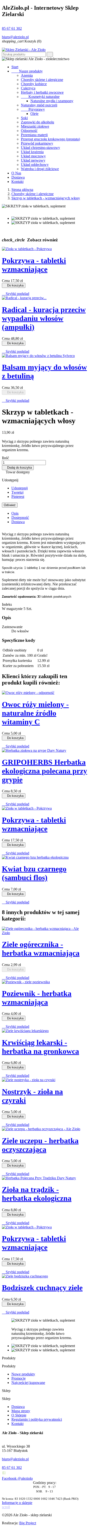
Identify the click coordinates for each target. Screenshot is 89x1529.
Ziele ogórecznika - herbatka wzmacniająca (41, 948)
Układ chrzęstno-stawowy (40, 148)
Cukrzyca (28, 88)
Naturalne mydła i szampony (51, 101)
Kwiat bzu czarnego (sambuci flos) (34, 873)
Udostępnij (19, 488)
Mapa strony (20, 1411)
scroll (6, 1507)
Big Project (27, 1523)
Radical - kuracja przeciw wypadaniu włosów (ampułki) (44, 318)
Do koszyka (13, 285)
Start (14, 67)
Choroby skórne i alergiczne (42, 80)
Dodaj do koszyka (18, 467)
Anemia (27, 75)
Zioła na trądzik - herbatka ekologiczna (36, 1193)
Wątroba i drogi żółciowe (40, 169)
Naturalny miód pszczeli (39, 105)
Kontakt (17, 182)
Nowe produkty (23, 1374)
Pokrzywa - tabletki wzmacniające (34, 264)
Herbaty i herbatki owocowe (42, 92)
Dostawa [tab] (18, 522)
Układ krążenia (32, 152)
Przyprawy (33, 109)
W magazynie (12, 609)
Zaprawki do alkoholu (37, 122)
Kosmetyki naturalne (40, 97)
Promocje (18, 1378)
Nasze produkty (27, 71)
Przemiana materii (34, 135)
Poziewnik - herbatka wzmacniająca (36, 997)
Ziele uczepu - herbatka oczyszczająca (40, 1145)
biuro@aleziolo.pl (15, 37)
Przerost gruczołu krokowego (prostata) (50, 139)
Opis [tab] (15, 513)
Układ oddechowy (35, 165)
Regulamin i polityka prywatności (36, 1419)
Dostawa (18, 177)
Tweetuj (17, 492)
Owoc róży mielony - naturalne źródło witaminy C (35, 713)
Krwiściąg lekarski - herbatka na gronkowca (40, 1046)
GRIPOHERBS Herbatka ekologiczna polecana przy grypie (44, 771)
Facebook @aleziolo (17, 1478)
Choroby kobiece (34, 84)
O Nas (16, 173)
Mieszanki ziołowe (35, 126)
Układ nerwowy (33, 160)
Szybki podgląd (15, 294)
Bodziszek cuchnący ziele (42, 1287)
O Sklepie (18, 1415)
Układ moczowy (33, 156)
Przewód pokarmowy (37, 143)
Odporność (29, 131)
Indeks (7, 604)
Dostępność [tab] (20, 518)
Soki (24, 118)
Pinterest (17, 497)
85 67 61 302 (12, 28)
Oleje (34, 114)
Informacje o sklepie (17, 1503)
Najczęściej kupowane (28, 1383)
